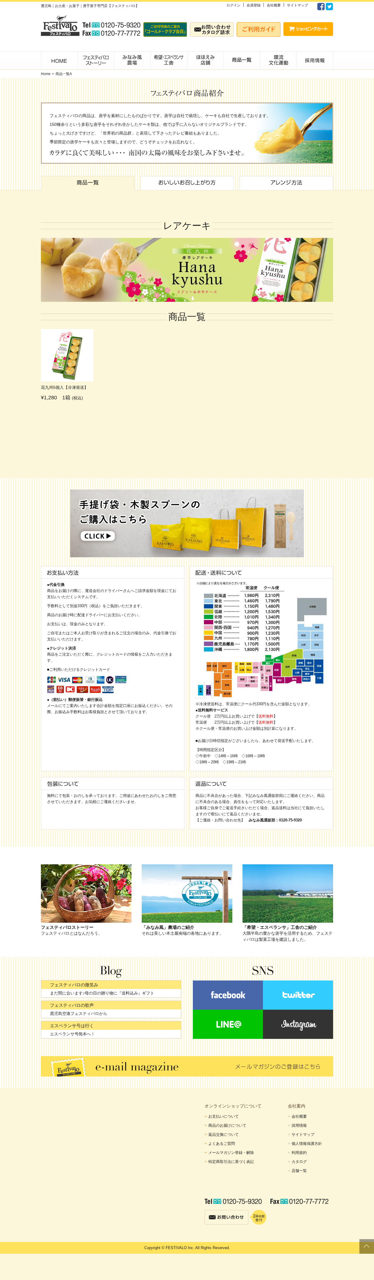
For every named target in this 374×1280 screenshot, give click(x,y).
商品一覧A (64, 74)
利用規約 (299, 1152)
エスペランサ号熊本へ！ (72, 1034)
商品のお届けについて (227, 1125)
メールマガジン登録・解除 (231, 1152)
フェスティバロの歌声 (72, 1005)
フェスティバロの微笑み (74, 984)
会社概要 (274, 5)
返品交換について (223, 1134)
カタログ (299, 1161)
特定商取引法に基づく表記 (231, 1161)
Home (46, 74)
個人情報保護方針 (307, 1143)
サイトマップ (297, 5)
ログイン (233, 5)
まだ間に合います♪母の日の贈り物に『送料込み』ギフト (102, 993)
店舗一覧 (299, 1170)
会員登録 (254, 5)
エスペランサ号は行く (72, 1025)
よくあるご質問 (221, 1143)
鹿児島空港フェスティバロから (78, 1013)
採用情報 (299, 1125)
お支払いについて (223, 1116)
